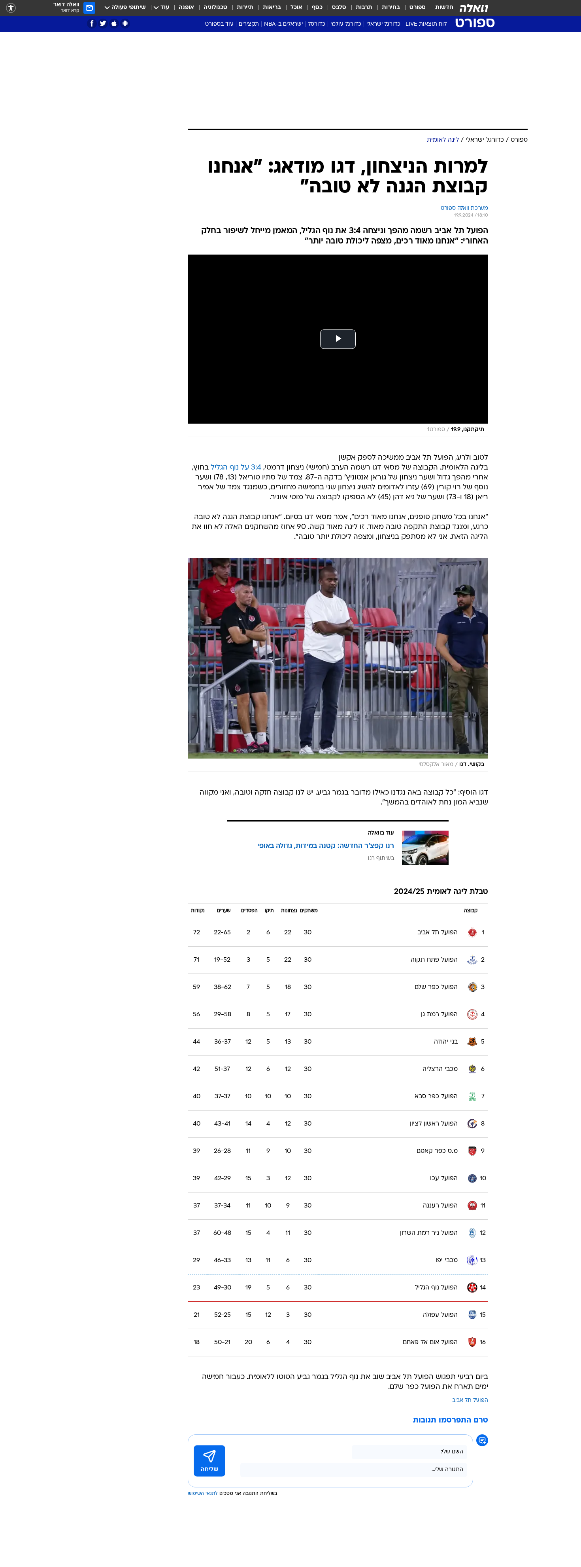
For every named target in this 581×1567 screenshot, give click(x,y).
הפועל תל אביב (470, 1400)
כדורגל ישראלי (383, 24)
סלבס (339, 8)
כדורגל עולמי (345, 24)
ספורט (417, 8)
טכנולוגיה (215, 8)
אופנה (186, 8)
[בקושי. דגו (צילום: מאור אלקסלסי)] (338, 665)
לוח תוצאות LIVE (426, 24)
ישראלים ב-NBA (283, 24)
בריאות (272, 8)
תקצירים (249, 24)
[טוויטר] (103, 24)
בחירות (391, 8)
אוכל (296, 8)
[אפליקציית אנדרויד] (125, 24)
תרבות (364, 8)
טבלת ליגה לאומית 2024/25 (441, 892)
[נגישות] (11, 8)
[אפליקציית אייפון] (114, 24)
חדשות (444, 8)
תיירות (245, 8)
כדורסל (316, 24)
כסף (317, 8)
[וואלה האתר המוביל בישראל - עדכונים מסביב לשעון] (474, 8)
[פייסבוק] (92, 24)
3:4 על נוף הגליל (236, 468)
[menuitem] (439, 8)
